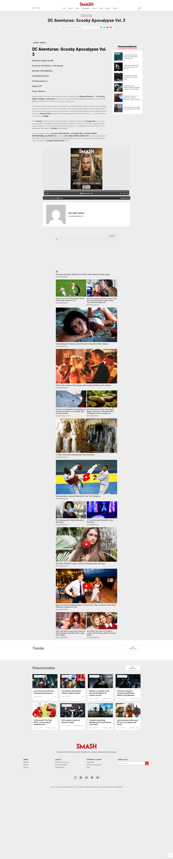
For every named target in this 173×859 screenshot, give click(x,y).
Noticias (26, 765)
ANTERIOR (36, 42)
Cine (64, 8)
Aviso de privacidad (61, 765)
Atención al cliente (94, 759)
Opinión (107, 8)
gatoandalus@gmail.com (75, 216)
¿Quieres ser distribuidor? (94, 765)
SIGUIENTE (43, 42)
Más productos (132, 648)
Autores (25, 767)
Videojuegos (85, 8)
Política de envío (60, 767)
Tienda (115, 8)
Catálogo (26, 762)
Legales (58, 759)
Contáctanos (90, 762)
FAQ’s (88, 767)
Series (77, 8)
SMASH (25, 759)
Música (94, 8)
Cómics (70, 8)
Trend (101, 8)
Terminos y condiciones (62, 762)
